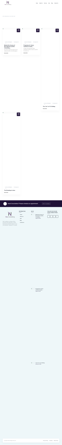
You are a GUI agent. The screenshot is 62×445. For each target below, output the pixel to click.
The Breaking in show (9, 190)
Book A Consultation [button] (46, 203)
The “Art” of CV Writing (49, 106)
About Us (41, 3)
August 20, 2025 (38, 291)
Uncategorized (55, 103)
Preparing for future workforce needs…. (28, 45)
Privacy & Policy (45, 440)
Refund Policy (56, 440)
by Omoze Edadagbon (47, 103)
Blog (52, 3)
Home (37, 3)
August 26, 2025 (38, 218)
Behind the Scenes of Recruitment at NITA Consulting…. (9, 46)
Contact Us (56, 3)
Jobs (49, 3)
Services (45, 3)
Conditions (51, 440)
